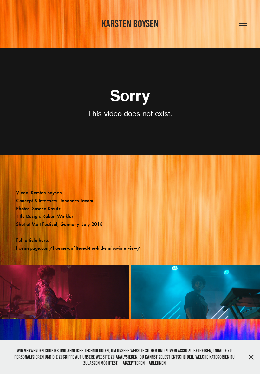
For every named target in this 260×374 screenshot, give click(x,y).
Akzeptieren (134, 363)
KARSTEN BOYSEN (130, 23)
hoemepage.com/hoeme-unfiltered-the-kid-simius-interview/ (78, 248)
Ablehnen (157, 363)
